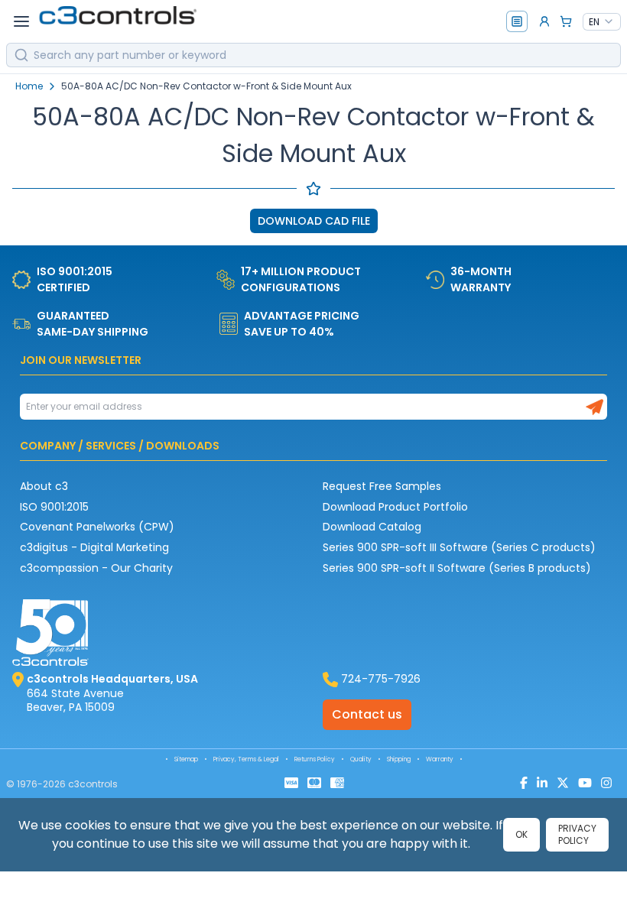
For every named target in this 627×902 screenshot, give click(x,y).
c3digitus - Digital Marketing (94, 547)
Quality (361, 759)
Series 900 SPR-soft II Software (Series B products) (457, 568)
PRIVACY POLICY (577, 834)
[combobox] (602, 22)
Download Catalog (372, 526)
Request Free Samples (382, 486)
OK (521, 834)
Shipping (399, 759)
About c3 (44, 486)
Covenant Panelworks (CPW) (97, 526)
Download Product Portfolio (395, 506)
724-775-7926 (381, 678)
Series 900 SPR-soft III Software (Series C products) (459, 547)
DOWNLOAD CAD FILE (314, 221)
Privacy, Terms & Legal (246, 759)
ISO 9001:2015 (54, 506)
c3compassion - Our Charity (96, 568)
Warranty (439, 759)
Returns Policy (314, 759)
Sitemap (186, 759)
